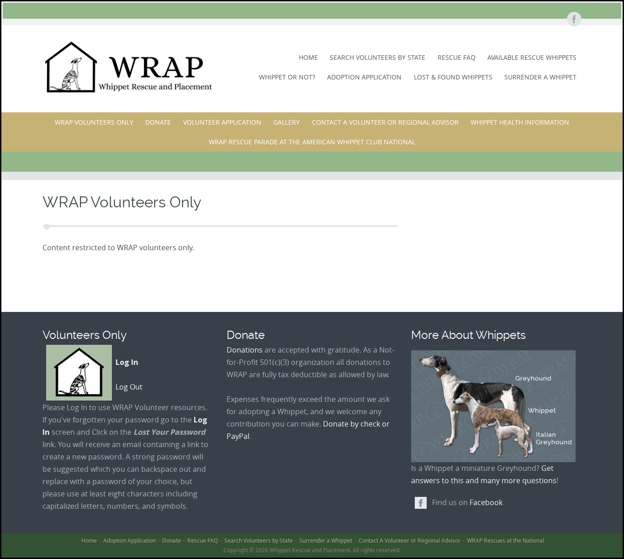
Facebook (486, 502)
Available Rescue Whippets (531, 57)
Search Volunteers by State (377, 57)
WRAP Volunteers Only (94, 122)
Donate (158, 122)
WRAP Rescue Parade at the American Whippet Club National (312, 141)
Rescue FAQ (457, 57)
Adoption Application (364, 77)
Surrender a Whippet (540, 77)
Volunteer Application (222, 122)
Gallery (286, 122)
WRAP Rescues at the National (505, 540)
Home (308, 57)
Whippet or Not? (287, 77)
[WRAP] (127, 67)
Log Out (129, 387)
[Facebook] (574, 20)
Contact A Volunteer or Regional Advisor (385, 122)
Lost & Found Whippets (453, 77)
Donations (245, 350)
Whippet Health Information (520, 122)
